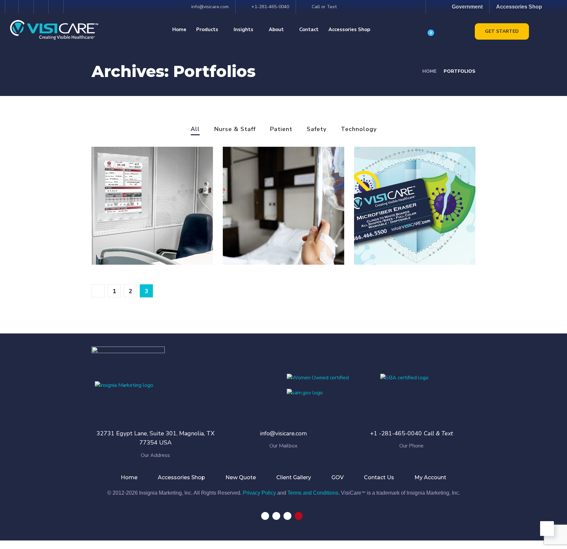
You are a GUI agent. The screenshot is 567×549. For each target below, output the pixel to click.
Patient (281, 129)
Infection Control (403, 240)
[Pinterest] (57, 6)
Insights (243, 29)
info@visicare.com (283, 433)
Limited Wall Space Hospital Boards (145, 235)
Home (179, 29)
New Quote (240, 477)
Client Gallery (293, 477)
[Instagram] (27, 6)
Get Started (502, 31)
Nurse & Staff (235, 129)
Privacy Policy (259, 493)
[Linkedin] (287, 516)
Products (207, 29)
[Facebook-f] (12, 6)
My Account (430, 477)
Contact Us (379, 477)
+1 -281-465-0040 (396, 433)
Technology (359, 129)
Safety (316, 129)
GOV (337, 477)
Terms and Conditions (312, 493)
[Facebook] (265, 516)
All (195, 129)
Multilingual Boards (277, 240)
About (276, 29)
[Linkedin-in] (42, 6)
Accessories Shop (349, 29)
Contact (309, 29)
